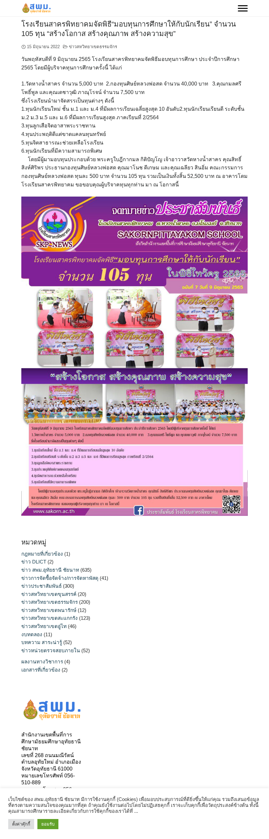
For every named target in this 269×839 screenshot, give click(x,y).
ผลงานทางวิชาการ (42, 661)
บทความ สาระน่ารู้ (41, 642)
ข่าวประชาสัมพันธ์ (41, 586)
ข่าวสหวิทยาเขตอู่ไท (44, 626)
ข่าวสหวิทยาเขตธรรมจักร (93, 46)
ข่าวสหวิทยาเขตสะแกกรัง (49, 618)
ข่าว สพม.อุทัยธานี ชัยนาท (50, 570)
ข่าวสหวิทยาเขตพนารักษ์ (48, 610)
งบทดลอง (31, 634)
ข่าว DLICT (33, 561)
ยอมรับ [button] (47, 824)
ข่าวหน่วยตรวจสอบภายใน (50, 650)
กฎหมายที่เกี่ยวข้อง (42, 554)
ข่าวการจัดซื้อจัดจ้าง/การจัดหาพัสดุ (59, 578)
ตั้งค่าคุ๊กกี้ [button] (21, 824)
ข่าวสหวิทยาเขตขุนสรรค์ (48, 594)
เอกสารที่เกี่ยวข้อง (40, 670)
